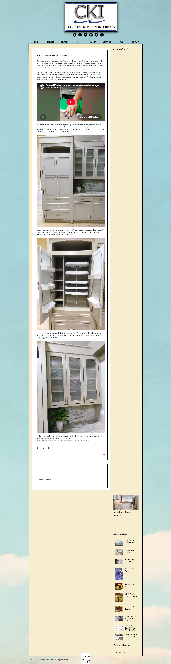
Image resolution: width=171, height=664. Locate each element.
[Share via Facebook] (38, 448)
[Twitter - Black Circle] (91, 35)
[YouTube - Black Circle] (96, 35)
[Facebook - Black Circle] (74, 35)
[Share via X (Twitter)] (43, 448)
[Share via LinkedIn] (49, 448)
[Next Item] (135, 502)
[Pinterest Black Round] (80, 35)
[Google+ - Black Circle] (102, 35)
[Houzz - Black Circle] (85, 35)
